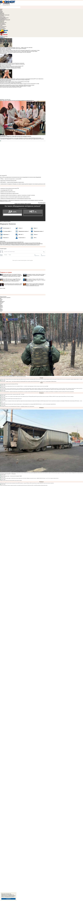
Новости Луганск (3, 244)
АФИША (1, 11)
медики (33, 244)
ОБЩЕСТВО (2, 20)
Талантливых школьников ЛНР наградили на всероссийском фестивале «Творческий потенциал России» (18, 243)
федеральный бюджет (20, 244)
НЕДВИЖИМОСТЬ (3, 18)
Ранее (10, 254)
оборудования (14, 244)
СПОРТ (1, 25)
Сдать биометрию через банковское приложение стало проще (53, 388)
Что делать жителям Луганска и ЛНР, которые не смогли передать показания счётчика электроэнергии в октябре (19, 83)
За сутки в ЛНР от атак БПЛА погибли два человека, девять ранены (38, 485)
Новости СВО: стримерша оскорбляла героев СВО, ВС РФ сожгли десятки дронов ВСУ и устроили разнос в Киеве (19, 50)
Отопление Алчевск (3, 53)
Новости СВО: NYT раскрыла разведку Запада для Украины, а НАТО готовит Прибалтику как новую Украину (18, 51)
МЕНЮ (1, 9)
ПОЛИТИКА (2, 21)
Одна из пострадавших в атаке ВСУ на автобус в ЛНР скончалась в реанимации (63, 391)
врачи (36, 244)
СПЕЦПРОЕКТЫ (3, 24)
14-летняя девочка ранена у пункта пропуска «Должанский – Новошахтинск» (23, 389)
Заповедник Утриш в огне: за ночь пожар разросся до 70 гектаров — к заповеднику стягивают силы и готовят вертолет (18, 406)
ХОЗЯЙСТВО (2, 27)
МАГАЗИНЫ (5, 36)
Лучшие (5, 254)
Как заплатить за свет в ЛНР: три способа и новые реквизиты (10, 82)
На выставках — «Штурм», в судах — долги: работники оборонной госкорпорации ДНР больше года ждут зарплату (17, 381)
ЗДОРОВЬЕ (2, 13)
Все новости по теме (3, 49)
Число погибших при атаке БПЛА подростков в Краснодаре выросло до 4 (12, 398)
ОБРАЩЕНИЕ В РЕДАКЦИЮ (5, 19)
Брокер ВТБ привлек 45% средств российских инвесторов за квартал (39, 396)
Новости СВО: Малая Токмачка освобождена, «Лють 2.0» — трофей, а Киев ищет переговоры (13, 376)
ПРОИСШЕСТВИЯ (3, 22)
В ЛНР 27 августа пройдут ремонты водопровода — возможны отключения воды (63, 389)
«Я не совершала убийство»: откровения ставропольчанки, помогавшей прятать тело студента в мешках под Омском (18, 391)
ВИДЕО (1, 12)
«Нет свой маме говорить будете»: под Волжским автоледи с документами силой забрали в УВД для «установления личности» (19, 478)
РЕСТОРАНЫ (2, 23)
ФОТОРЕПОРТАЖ (3, 26)
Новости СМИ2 (2, 288)
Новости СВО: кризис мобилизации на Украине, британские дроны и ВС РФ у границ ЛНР (15, 52)
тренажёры (30, 244)
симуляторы (26, 244)
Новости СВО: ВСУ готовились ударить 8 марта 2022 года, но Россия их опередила (61, 396)
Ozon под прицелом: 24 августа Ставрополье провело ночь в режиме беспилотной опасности (14, 485)
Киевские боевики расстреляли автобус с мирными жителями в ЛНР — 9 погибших (13, 394)
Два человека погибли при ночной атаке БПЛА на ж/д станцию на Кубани (12, 480)
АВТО (1, 10)
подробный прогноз (3, 297)
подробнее (8, 297)
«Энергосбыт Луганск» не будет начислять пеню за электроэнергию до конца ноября (14, 81)
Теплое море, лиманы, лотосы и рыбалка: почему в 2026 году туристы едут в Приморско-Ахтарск (15, 396)
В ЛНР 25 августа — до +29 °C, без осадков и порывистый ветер (49, 478)
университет (9, 244)
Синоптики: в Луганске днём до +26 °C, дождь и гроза (42, 391)
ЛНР (6, 244)
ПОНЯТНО (8, 898)
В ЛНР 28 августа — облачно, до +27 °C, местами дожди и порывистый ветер (45, 381)
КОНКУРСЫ (2, 14)
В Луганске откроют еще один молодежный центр (8, 242)
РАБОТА (6, 30)
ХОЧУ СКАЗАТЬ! (3, 28)
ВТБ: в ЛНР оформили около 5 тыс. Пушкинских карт (43, 389)
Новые (1, 254)
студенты (38, 244)
